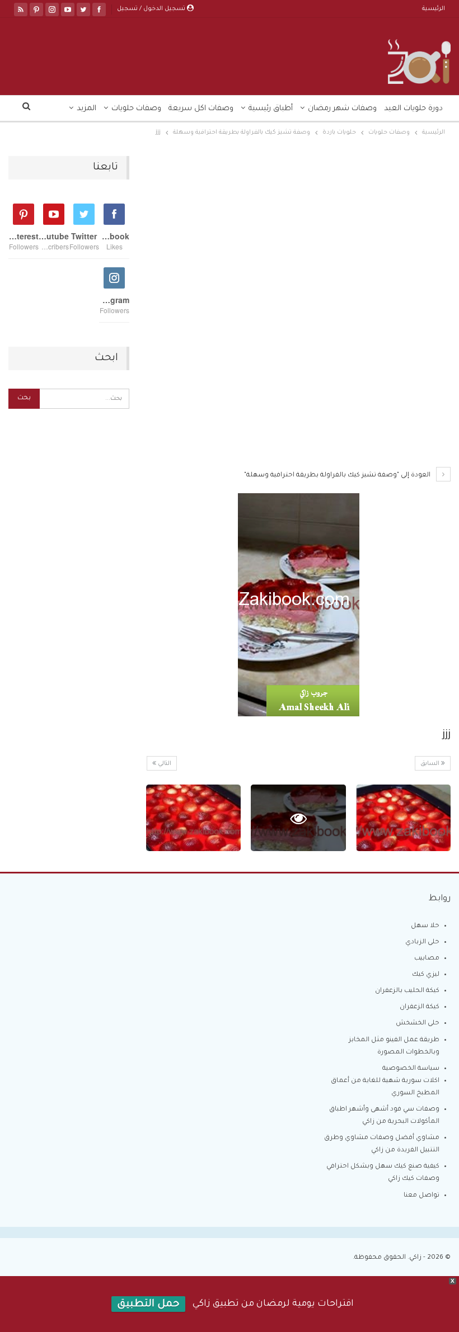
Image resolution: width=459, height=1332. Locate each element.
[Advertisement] (298, 238)
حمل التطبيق (148, 1304)
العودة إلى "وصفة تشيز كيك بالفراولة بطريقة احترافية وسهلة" (338, 475)
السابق (430, 764)
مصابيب (426, 958)
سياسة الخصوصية (410, 1069)
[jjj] (403, 818)
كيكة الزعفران (419, 1007)
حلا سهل (425, 926)
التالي (163, 764)
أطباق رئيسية (271, 109)
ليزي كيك (425, 975)
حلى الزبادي (422, 942)
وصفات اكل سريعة (200, 109)
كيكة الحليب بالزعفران (407, 991)
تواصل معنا (421, 1195)
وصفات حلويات (136, 109)
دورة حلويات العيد (413, 109)
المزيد (86, 109)
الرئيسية (433, 9)
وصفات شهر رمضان (342, 109)
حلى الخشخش (417, 1023)
